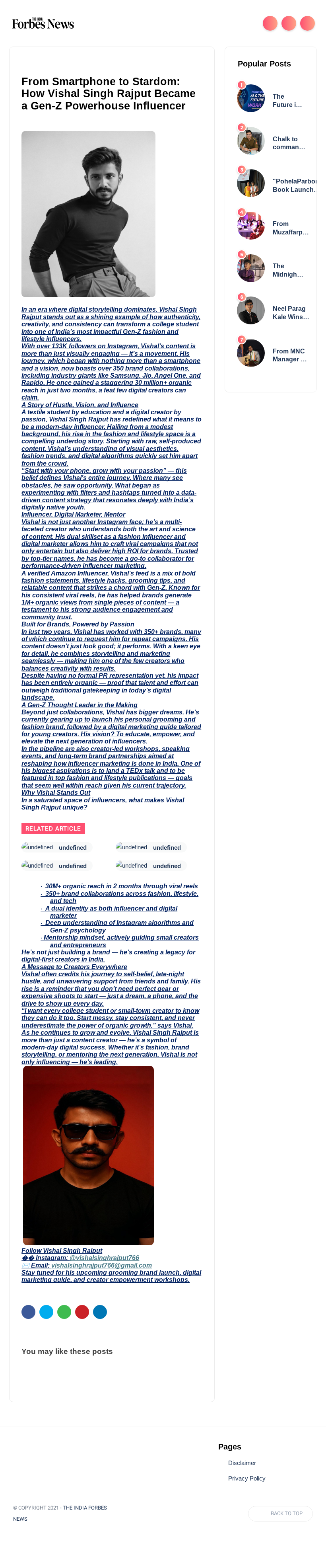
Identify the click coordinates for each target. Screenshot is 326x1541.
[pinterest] (82, 1312)
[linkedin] (100, 1312)
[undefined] (37, 847)
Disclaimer (242, 1463)
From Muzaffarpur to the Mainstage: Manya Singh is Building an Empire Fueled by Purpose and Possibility (291, 228)
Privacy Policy (247, 1478)
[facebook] (28, 1312)
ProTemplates (55, 1519)
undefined (73, 847)
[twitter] (46, 1312)
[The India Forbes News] (43, 23)
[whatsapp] (64, 1312)
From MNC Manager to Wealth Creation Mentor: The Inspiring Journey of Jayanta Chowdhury (290, 356)
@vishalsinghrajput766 (104, 1257)
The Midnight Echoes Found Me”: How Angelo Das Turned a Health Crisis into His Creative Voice (288, 271)
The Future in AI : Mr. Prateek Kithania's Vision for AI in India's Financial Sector (288, 101)
